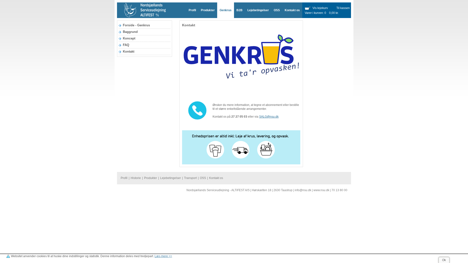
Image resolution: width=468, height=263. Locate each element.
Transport (190, 178)
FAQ (126, 45)
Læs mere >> (163, 256)
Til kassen (343, 8)
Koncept (129, 38)
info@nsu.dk (303, 190)
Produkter (208, 10)
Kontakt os (292, 10)
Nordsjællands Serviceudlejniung (145, 10)
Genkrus (226, 10)
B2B (239, 10)
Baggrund (130, 32)
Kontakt (128, 51)
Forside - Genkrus (136, 25)
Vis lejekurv (320, 8)
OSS (277, 10)
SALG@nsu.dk (269, 116)
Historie (136, 178)
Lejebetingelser (258, 10)
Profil (192, 10)
